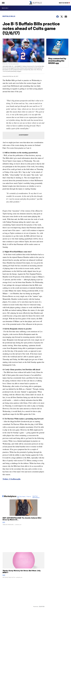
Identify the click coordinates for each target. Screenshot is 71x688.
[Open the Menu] (3, 3)
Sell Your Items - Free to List (24, 497)
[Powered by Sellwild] (41, 606)
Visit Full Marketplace (36, 497)
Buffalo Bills (9, 16)
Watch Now (64, 3)
